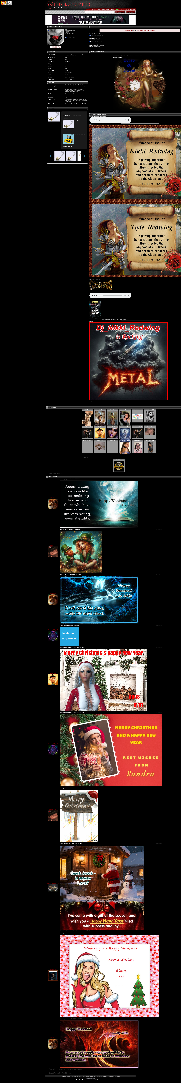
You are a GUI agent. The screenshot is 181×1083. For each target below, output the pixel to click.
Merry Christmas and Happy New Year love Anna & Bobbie (77, 930)
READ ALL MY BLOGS (97, 41)
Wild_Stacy (87, 409)
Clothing (118, 9)
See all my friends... (56, 473)
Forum (122, 9)
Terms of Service (76, 1076)
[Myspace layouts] (6, 5)
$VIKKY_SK (113, 440)
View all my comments (57, 1069)
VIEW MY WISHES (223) (98, 35)
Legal (118, 1076)
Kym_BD (100, 426)
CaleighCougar (125, 426)
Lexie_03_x (113, 426)
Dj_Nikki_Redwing (75, 115)
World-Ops (92, 1076)
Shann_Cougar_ (138, 426)
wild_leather (100, 409)
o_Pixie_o (118, 459)
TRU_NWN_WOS (150, 440)
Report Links (159, 478)
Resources (99, 1076)
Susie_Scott (100, 440)
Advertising (105, 1076)
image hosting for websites (95, 400)
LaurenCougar (137, 409)
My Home (94, 9)
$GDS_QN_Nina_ (87, 440)
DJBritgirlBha (137, 440)
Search (103, 9)
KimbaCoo (112, 409)
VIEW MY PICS (71, 37)
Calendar (112, 9)
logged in (135, 30)
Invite (107, 9)
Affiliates (132, 9)
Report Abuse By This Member (60, 1073)
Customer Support (66, 1076)
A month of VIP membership (78, 134)
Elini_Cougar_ (87, 426)
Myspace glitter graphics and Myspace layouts (131, 55)
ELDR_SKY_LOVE (125, 440)
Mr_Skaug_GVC (150, 426)
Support (127, 9)
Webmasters (112, 1076)
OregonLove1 (125, 409)
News (99, 9)
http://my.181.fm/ (94, 39)
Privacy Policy (85, 1076)
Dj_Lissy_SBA (150, 409)
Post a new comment (74, 1069)
